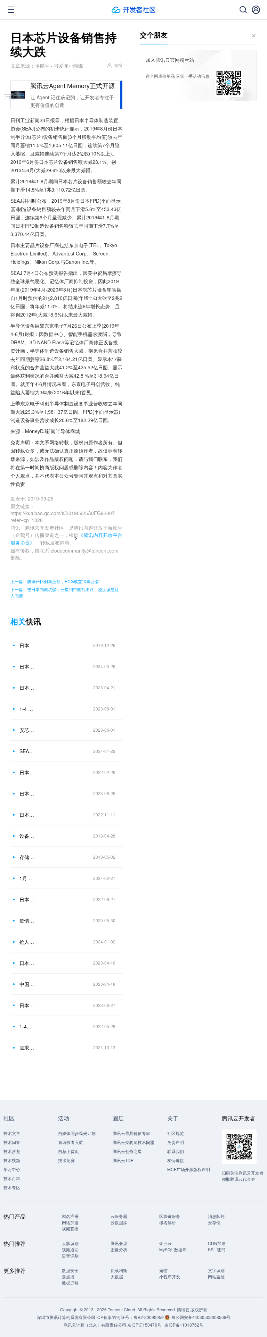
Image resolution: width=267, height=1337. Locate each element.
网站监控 (216, 1276)
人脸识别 (70, 1243)
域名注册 (70, 1216)
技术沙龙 (11, 1151)
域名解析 (167, 1222)
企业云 (165, 1243)
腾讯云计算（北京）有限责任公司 (95, 1325)
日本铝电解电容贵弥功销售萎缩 (27, 645)
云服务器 (119, 1216)
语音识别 (70, 1256)
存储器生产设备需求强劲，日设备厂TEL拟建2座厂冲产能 (27, 857)
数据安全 (70, 1270)
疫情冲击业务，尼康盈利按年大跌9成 (27, 920)
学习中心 (11, 1169)
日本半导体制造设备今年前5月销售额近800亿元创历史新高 (27, 1005)
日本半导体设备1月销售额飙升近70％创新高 (27, 772)
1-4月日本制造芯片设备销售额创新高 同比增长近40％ (27, 1026)
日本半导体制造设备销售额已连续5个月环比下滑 (27, 962)
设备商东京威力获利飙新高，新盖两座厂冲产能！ (27, 835)
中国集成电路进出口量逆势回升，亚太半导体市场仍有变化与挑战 (27, 984)
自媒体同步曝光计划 (77, 1133)
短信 (163, 1270)
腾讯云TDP (123, 1160)
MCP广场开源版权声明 (188, 1169)
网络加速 (70, 1222)
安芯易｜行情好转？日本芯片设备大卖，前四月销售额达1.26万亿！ (27, 729)
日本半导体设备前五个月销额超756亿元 (27, 899)
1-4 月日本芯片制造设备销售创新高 (27, 708)
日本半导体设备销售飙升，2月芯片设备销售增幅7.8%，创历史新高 (27, 666)
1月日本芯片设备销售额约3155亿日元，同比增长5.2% (27, 878)
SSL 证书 (216, 1249)
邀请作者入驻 (70, 1142)
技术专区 (11, 1187)
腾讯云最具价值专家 (131, 1133)
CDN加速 (217, 1243)
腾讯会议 (119, 1243)
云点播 (68, 1276)
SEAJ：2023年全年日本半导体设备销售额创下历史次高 (27, 751)
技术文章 (11, 1133)
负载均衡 (119, 1270)
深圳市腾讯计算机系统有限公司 (66, 1317)
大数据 (117, 1276)
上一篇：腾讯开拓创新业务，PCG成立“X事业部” (55, 581)
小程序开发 (169, 1276)
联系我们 (175, 1151)
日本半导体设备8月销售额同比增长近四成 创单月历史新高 (27, 814)
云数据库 (119, 1222)
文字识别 (216, 1270)
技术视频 (11, 1160)
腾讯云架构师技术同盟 (133, 1142)
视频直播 (70, 1228)
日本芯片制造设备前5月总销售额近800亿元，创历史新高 (27, 793)
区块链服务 (169, 1216)
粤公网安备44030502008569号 (200, 1317)
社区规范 (175, 1133)
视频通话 (70, 1249)
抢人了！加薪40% (27, 941)
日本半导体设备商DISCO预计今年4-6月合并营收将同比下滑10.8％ (27, 687)
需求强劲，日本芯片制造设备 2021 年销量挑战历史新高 (27, 1047)
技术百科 (11, 1178)
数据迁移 (70, 1283)
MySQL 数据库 (173, 1249)
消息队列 (216, 1216)
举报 (118, 65)
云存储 (214, 1222)
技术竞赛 (66, 1160)
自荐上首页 (68, 1151)
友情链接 (175, 1160)
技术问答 (11, 1142)
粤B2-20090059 (149, 1317)
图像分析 (119, 1249)
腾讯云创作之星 (127, 1151)
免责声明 (175, 1142)
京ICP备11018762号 (183, 1325)
